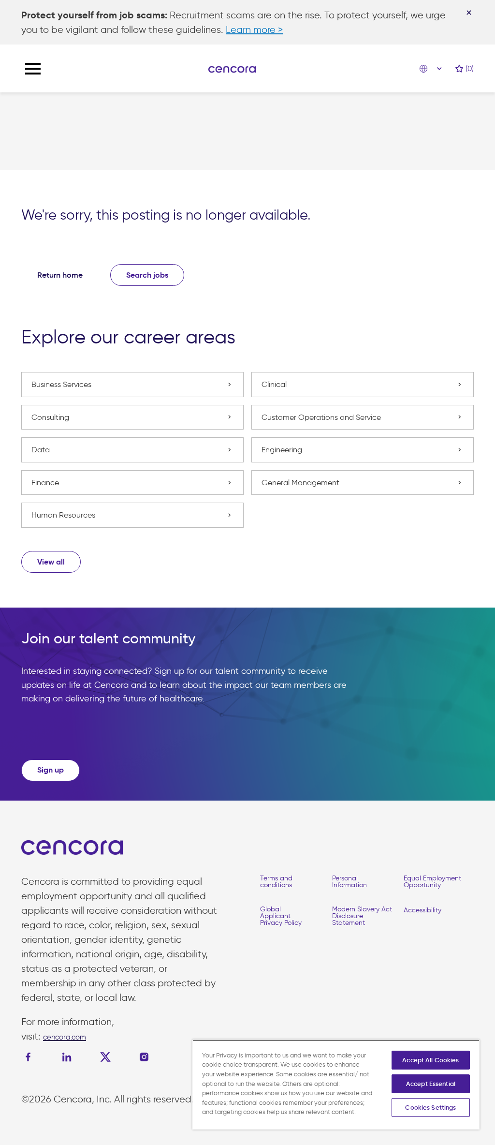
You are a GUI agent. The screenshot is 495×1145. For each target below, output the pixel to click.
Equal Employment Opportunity (432, 881)
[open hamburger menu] (32, 68)
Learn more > (254, 29)
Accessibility (422, 910)
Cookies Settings (430, 1107)
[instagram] (144, 1057)
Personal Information (349, 881)
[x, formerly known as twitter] (105, 1057)
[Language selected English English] (433, 69)
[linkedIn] (66, 1057)
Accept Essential (430, 1084)
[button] (51, 562)
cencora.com (64, 1037)
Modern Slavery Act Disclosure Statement (362, 916)
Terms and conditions (276, 881)
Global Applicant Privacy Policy (281, 916)
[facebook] (30, 1057)
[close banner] (469, 12)
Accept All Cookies (430, 1060)
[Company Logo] (232, 68)
